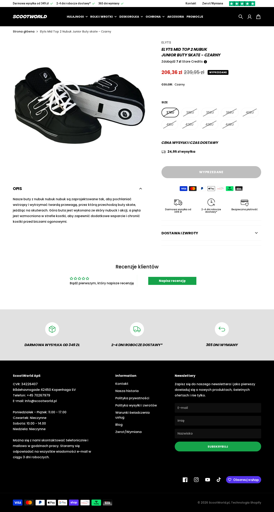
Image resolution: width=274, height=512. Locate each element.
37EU (170, 112)
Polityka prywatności (132, 398)
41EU (169, 124)
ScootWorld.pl (219, 503)
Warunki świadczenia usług (132, 415)
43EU (209, 124)
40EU (250, 112)
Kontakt (191, 3)
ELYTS (166, 42)
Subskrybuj (218, 447)
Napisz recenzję (172, 280)
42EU (189, 124)
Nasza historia (127, 391)
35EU (210, 112)
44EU (229, 124)
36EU (230, 112)
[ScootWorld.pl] (30, 16)
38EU (190, 112)
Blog (119, 424)
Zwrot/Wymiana (212, 3)
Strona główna (24, 31)
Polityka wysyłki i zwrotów (136, 405)
